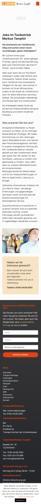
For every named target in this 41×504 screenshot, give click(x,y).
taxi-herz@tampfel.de (13, 458)
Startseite (7, 372)
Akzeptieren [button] (20, 500)
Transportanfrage (10, 375)
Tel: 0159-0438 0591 (13, 414)
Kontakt (6, 400)
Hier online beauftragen (14, 410)
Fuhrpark (6, 383)
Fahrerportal (8, 389)
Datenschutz (8, 397)
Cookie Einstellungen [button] (26, 496)
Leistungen (7, 378)
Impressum (7, 394)
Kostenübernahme (10, 381)
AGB (4, 392)
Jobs (5, 386)
